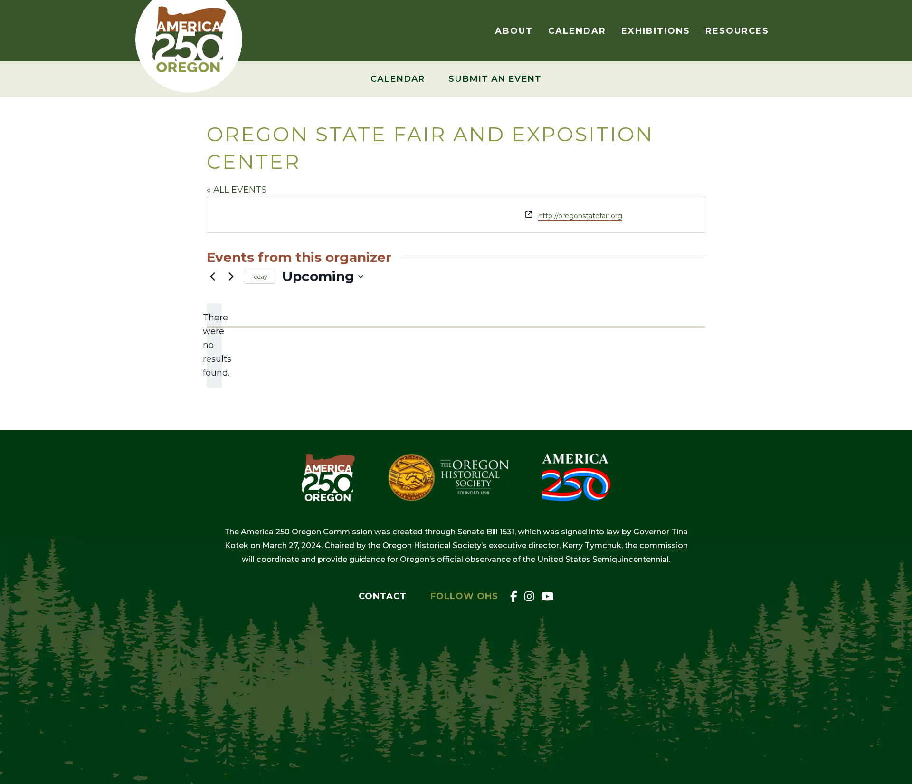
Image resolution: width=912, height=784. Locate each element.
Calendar (577, 31)
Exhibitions (655, 31)
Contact (383, 596)
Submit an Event (495, 79)
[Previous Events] (212, 276)
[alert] (214, 345)
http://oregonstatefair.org (580, 216)
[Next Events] (231, 276)
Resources (737, 31)
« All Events (236, 189)
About (514, 31)
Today (259, 276)
